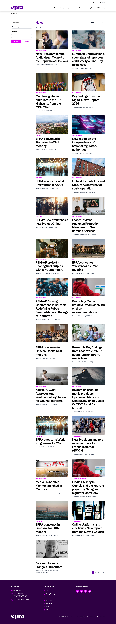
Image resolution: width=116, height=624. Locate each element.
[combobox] (21, 27)
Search (16, 41)
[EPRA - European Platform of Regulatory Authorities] (17, 8)
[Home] (12, 13)
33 (103, 572)
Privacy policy (81, 617)
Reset (27, 41)
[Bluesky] (81, 591)
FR (104, 2)
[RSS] (85, 591)
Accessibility (101, 617)
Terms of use (91, 617)
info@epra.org (17, 590)
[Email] (89, 591)
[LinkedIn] (77, 591)
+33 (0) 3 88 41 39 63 (23, 600)
